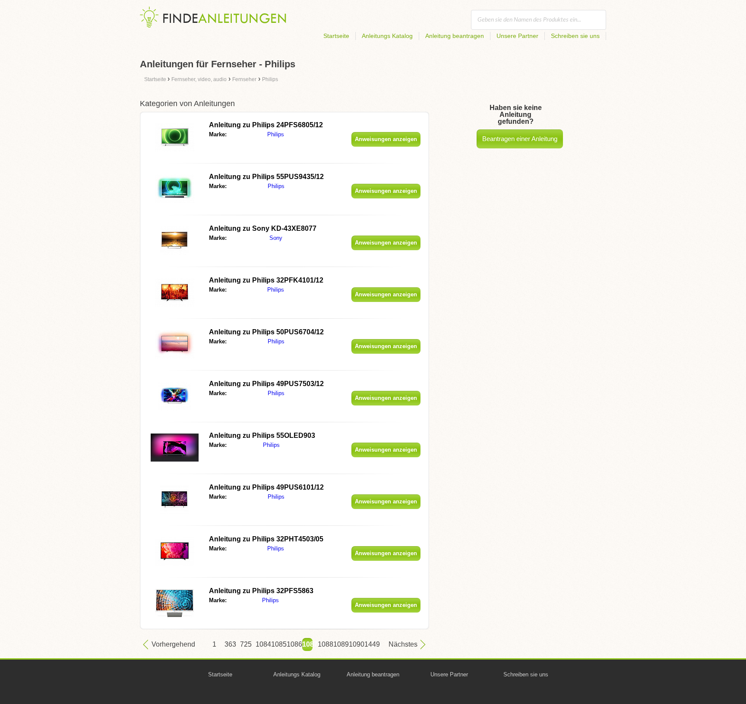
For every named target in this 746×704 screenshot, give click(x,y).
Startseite (336, 35)
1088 (323, 644)
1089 (338, 644)
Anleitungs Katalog (387, 35)
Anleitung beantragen (454, 35)
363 (229, 644)
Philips (275, 134)
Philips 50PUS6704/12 (266, 332)
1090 (354, 644)
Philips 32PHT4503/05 (266, 539)
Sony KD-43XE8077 (262, 228)
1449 (369, 644)
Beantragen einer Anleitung (519, 138)
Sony (275, 238)
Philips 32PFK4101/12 (266, 280)
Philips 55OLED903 (262, 435)
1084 (261, 644)
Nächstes (403, 644)
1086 (292, 644)
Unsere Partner (517, 35)
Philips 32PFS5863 (261, 590)
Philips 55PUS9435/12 (266, 176)
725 (245, 644)
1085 (276, 644)
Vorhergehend (173, 644)
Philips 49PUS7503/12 (266, 383)
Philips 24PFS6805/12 (266, 125)
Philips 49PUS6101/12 (266, 487)
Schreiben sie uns (575, 35)
